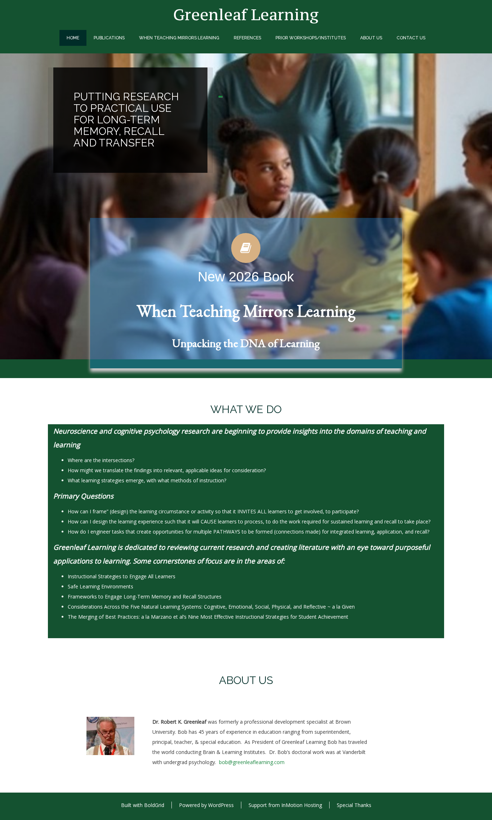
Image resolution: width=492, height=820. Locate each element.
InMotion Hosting (301, 805)
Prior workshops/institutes (311, 37)
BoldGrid (154, 805)
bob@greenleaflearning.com (252, 762)
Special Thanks (354, 805)
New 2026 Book (246, 276)
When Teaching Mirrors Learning (179, 37)
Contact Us (411, 37)
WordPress (221, 805)
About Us (371, 37)
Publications (109, 37)
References (247, 37)
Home (73, 37)
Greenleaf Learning (246, 14)
